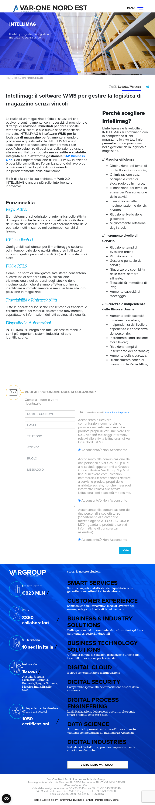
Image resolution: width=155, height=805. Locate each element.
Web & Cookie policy (46, 799)
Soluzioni (20, 78)
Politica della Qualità (107, 799)
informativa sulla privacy (116, 412)
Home (8, 78)
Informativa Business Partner (76, 799)
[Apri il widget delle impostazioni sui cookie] (6, 798)
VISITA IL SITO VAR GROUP (97, 765)
